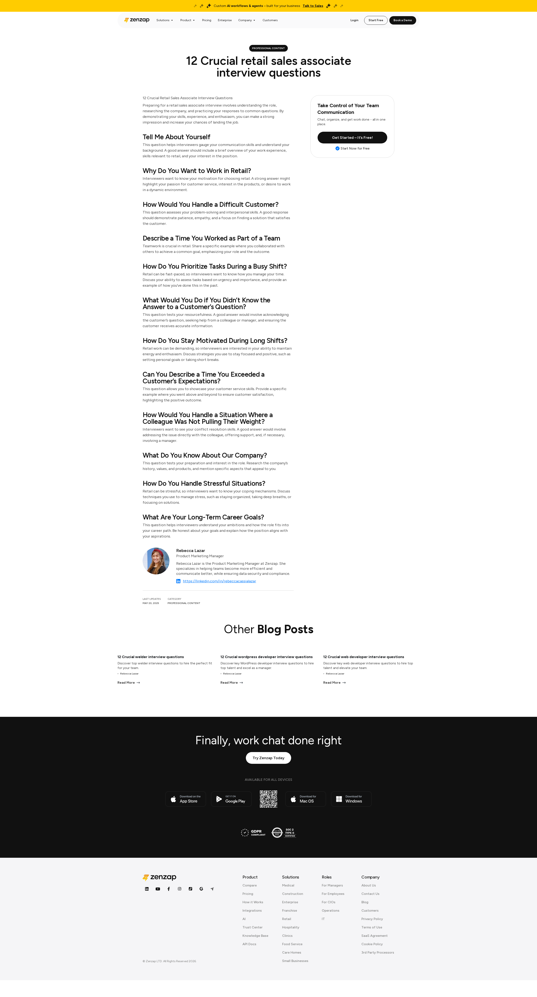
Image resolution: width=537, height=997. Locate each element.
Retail (286, 919)
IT (323, 919)
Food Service (292, 944)
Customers (370, 910)
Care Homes (291, 952)
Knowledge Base (255, 936)
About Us (368, 885)
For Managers (332, 885)
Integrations (252, 910)
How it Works (252, 902)
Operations (330, 910)
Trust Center (252, 927)
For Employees (333, 894)
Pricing (247, 894)
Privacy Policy (372, 919)
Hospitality (290, 927)
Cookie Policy (372, 944)
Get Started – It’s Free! (352, 137)
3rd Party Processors (377, 952)
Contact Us (370, 894)
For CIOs (328, 902)
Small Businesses (295, 961)
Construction (292, 894)
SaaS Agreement (374, 936)
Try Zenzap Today (268, 758)
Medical (288, 885)
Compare (249, 885)
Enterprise (290, 902)
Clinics (287, 936)
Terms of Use (371, 927)
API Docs (249, 944)
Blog (364, 902)
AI (244, 919)
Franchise (289, 910)
